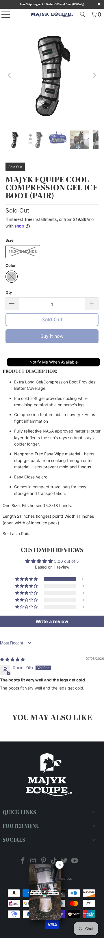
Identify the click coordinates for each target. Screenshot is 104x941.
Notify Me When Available (53, 361)
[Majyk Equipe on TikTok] (54, 861)
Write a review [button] (52, 621)
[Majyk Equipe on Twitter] (64, 861)
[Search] (82, 14)
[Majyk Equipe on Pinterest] (43, 861)
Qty (8, 292)
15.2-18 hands (23, 251)
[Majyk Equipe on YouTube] (74, 861)
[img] (12, 659)
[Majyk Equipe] (52, 14)
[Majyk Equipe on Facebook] (23, 861)
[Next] (94, 75)
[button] (26, 579)
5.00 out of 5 (66, 561)
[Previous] (9, 75)
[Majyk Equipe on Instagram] (33, 861)
